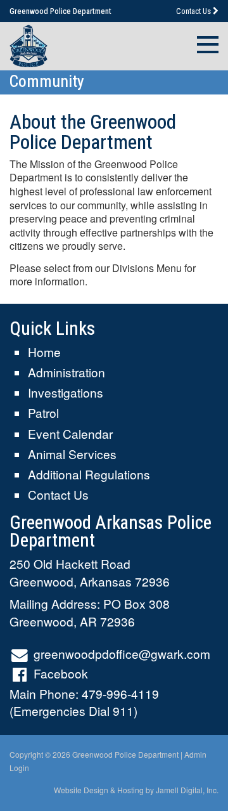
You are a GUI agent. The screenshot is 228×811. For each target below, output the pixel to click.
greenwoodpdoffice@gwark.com (122, 653)
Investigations (65, 392)
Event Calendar (70, 433)
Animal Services (72, 453)
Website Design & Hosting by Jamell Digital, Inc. (136, 789)
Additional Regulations (89, 474)
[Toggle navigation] (203, 43)
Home (44, 351)
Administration (66, 371)
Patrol (43, 412)
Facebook (61, 673)
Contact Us (194, 11)
